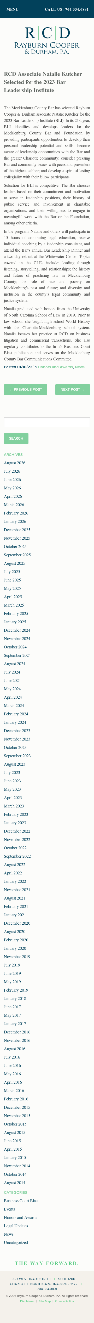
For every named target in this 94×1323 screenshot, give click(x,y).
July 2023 (12, 772)
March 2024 (14, 705)
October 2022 (15, 847)
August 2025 (14, 563)
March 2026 (14, 504)
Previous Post (28, 389)
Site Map (45, 1301)
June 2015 (12, 1140)
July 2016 (12, 1057)
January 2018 (15, 998)
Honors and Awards (55, 367)
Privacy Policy (64, 1301)
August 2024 (14, 663)
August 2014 (14, 1182)
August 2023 (14, 764)
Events (9, 1209)
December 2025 (17, 529)
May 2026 (12, 487)
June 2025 (12, 580)
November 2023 (17, 739)
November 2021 (17, 889)
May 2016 (12, 1073)
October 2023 (15, 747)
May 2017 (12, 1015)
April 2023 (13, 797)
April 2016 (13, 1082)
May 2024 (12, 688)
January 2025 (15, 621)
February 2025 (16, 613)
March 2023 (14, 805)
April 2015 (13, 1149)
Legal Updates (16, 1225)
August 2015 (14, 1132)
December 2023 (17, 730)
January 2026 (15, 521)
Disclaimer (27, 1301)
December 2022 (17, 831)
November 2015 (17, 1115)
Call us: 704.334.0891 (67, 9)
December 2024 (17, 630)
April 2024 (13, 697)
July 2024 (12, 672)
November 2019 (17, 956)
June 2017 (12, 1006)
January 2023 (15, 822)
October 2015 (15, 1124)
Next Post (70, 389)
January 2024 (15, 722)
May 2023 (12, 789)
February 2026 (16, 513)
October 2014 (15, 1174)
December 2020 (17, 923)
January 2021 (15, 914)
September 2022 (17, 856)
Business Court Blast (21, 1200)
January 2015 (15, 1157)
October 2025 (15, 546)
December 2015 (17, 1107)
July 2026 (12, 471)
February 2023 (16, 814)
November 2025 (17, 538)
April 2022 (13, 872)
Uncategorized (16, 1242)
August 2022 (14, 864)
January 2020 (15, 948)
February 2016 (16, 1098)
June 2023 (12, 780)
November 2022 (17, 839)
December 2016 (17, 1031)
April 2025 (13, 596)
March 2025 (14, 605)
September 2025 (17, 554)
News (80, 367)
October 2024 (15, 646)
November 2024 (17, 638)
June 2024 (12, 680)
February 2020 (16, 939)
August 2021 (14, 898)
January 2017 (15, 1023)
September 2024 (17, 655)
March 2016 (14, 1090)
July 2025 (12, 571)
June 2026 (12, 479)
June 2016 (12, 1065)
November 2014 (17, 1165)
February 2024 (16, 713)
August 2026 (14, 462)
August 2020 (14, 931)
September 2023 (17, 755)
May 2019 (12, 981)
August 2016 (14, 1048)
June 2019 (12, 973)
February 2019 (16, 990)
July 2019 (12, 965)
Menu (13, 9)
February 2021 (16, 906)
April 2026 (13, 496)
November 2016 (17, 1040)
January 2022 (15, 881)
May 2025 (12, 588)
